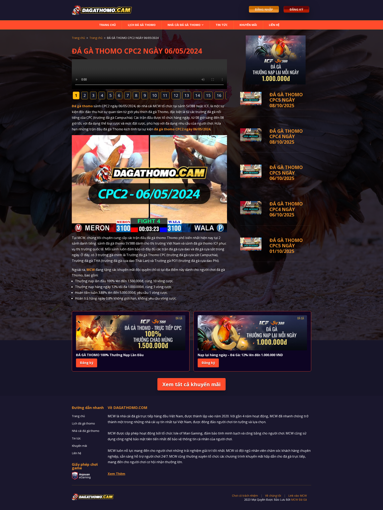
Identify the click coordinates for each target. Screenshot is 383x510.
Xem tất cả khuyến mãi (191, 384)
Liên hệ (274, 25)
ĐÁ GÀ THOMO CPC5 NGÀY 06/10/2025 (286, 172)
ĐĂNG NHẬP (264, 9)
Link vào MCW (297, 495)
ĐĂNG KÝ (296, 9)
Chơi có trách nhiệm (245, 495)
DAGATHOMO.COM (130, 407)
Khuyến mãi (248, 25)
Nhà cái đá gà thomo (184, 25)
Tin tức (222, 25)
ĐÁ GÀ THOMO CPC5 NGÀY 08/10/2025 (286, 100)
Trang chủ (107, 25)
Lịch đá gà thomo (142, 25)
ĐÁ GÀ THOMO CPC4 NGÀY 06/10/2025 (286, 209)
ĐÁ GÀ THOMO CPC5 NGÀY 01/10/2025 (286, 245)
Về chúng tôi (273, 495)
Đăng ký (86, 363)
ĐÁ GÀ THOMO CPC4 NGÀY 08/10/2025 (286, 136)
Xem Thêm (116, 474)
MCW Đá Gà (299, 499)
